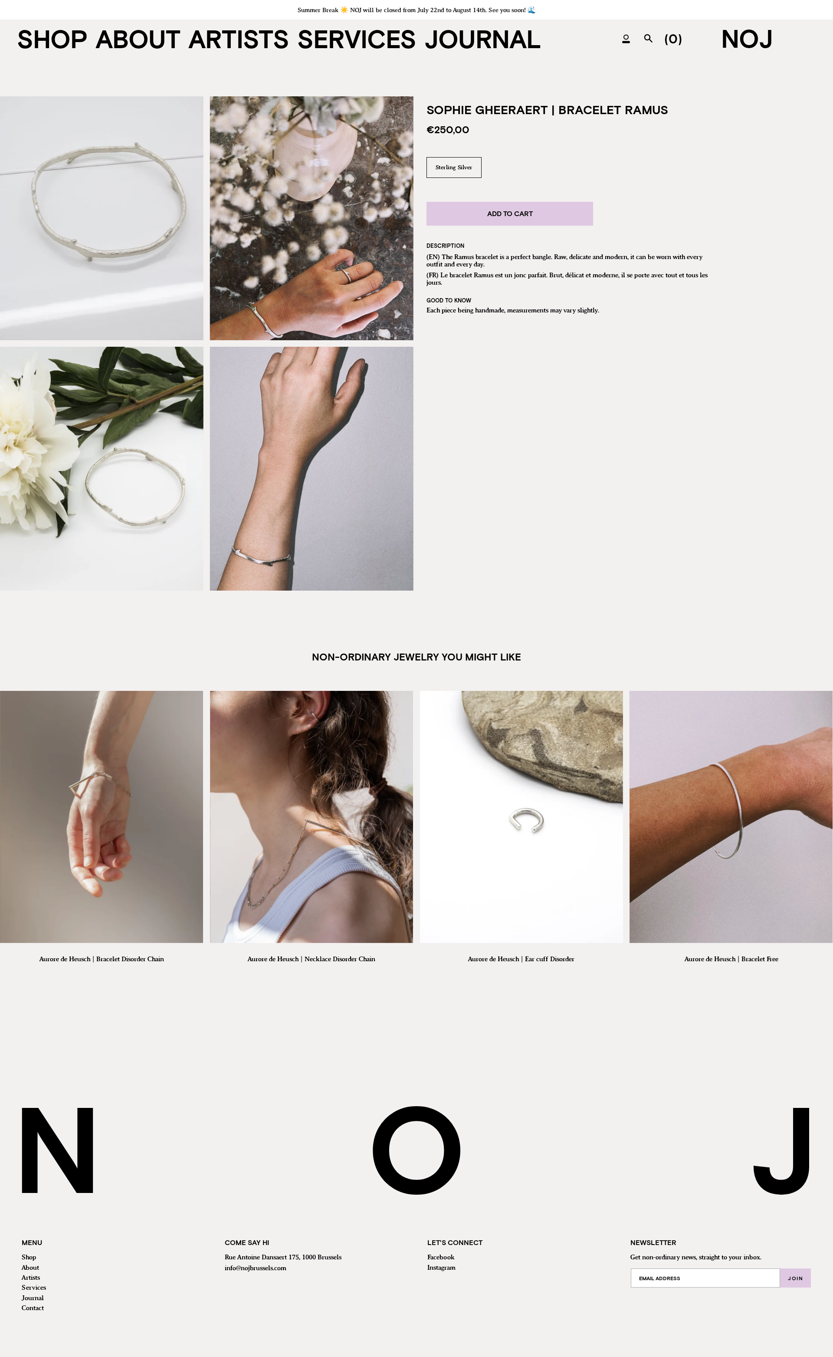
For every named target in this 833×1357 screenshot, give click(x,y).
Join (795, 1278)
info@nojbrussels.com (255, 1268)
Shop (29, 1257)
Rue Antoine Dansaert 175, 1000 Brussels (283, 1257)
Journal (33, 1298)
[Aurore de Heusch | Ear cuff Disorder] (521, 817)
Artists (31, 1278)
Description (445, 245)
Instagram (441, 1268)
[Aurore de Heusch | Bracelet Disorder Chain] (101, 817)
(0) (673, 38)
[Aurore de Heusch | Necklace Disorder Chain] (311, 817)
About (30, 1268)
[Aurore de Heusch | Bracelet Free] (731, 817)
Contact (33, 1308)
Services (34, 1288)
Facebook (441, 1257)
